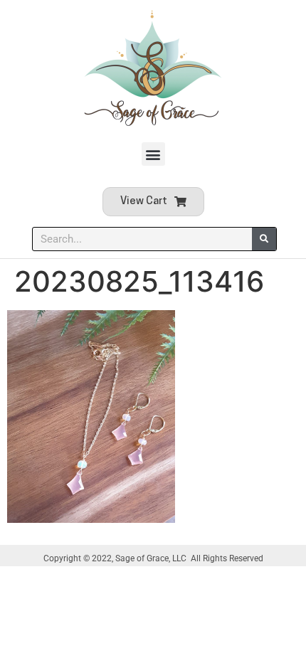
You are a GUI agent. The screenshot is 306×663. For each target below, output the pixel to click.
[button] (153, 154)
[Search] (264, 239)
